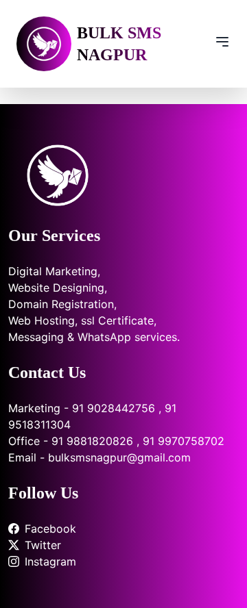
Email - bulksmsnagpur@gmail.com (99, 457)
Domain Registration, (62, 304)
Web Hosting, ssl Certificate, (82, 320)
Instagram (50, 561)
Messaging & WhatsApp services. (94, 337)
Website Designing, (57, 287)
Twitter (43, 545)
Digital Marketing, (54, 271)
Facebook (50, 528)
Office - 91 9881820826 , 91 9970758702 (116, 441)
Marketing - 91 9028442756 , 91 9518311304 (92, 416)
